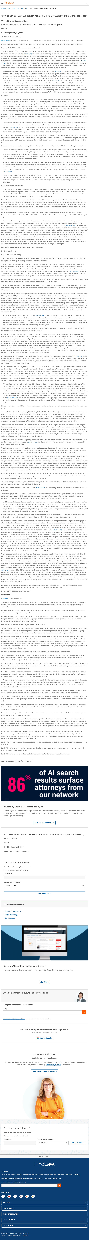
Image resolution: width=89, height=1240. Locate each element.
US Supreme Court (22, 8)
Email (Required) (8, 1009)
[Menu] (2, 2)
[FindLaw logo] (10, 2)
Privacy (10, 1235)
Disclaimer (17, 1235)
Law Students (10, 918)
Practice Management (13, 911)
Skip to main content (44, 2)
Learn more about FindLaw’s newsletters (14, 1019)
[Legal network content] (86, 1225)
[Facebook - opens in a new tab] (3, 1196)
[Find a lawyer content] (86, 1208)
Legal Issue (8, 874)
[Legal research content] (86, 1220)
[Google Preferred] (33, 1196)
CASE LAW (3, 8)
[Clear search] (83, 886)
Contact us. (76, 1174)
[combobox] (44, 877)
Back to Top (45, 1156)
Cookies (25, 1235)
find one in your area (53, 1065)
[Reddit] (27, 1196)
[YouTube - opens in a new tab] (9, 1196)
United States (11, 8)
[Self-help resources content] (86, 1214)
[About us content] (86, 1203)
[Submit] (84, 1012)
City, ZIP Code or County (12, 882)
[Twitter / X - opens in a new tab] (15, 1196)
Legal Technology (11, 915)
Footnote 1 (6, 599)
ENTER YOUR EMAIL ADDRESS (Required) (13, 1182)
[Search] (86, 3)
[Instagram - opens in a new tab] (21, 1196)
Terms (3, 1235)
